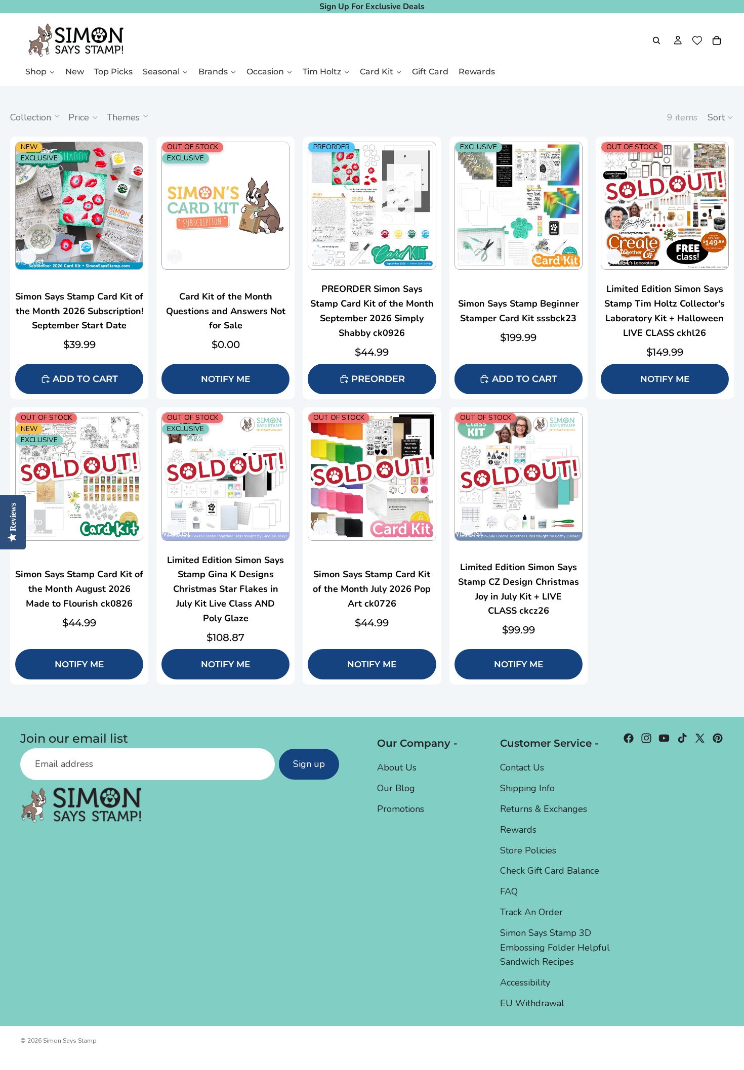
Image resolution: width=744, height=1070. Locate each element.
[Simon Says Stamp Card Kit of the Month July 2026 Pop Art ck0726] (372, 545)
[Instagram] (646, 738)
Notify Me (225, 379)
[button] (721, 117)
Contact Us (522, 768)
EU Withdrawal (532, 1003)
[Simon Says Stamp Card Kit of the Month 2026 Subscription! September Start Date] (79, 205)
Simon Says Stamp (70, 1041)
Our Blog (396, 789)
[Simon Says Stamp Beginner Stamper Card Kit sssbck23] (518, 205)
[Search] (656, 40)
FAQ (509, 892)
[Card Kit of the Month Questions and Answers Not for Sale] (225, 205)
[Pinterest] (718, 738)
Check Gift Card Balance (549, 871)
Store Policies (528, 850)
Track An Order (531, 912)
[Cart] (717, 40)
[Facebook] (629, 738)
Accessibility (525, 983)
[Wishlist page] (697, 40)
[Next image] (135, 206)
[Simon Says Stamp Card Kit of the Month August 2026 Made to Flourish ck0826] (79, 545)
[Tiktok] (682, 738)
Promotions (400, 809)
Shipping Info (527, 789)
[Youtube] (664, 738)
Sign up (309, 764)
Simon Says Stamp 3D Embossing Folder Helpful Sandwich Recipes (555, 947)
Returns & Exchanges (543, 809)
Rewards (518, 830)
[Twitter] (700, 738)
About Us (397, 768)
